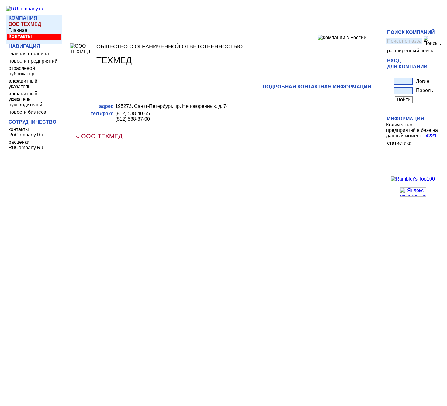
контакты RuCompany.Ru (26, 132)
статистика (399, 143)
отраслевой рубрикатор (22, 71)
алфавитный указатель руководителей (25, 99)
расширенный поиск (410, 50)
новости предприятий (33, 61)
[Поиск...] (432, 41)
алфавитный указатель (23, 83)
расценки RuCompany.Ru (26, 144)
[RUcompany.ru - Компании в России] (24, 8)
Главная (18, 30)
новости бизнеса (27, 112)
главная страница (29, 53)
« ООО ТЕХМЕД (99, 136)
